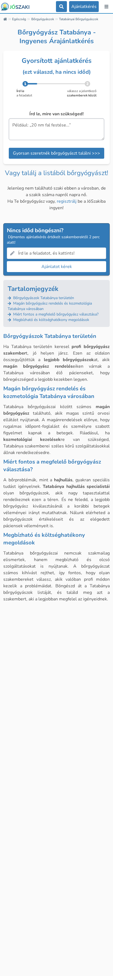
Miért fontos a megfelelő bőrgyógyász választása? (55, 314)
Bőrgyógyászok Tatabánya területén (43, 297)
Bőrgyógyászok (42, 19)
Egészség (19, 19)
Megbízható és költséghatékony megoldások (50, 319)
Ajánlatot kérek (56, 267)
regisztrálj (67, 201)
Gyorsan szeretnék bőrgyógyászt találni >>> (56, 153)
